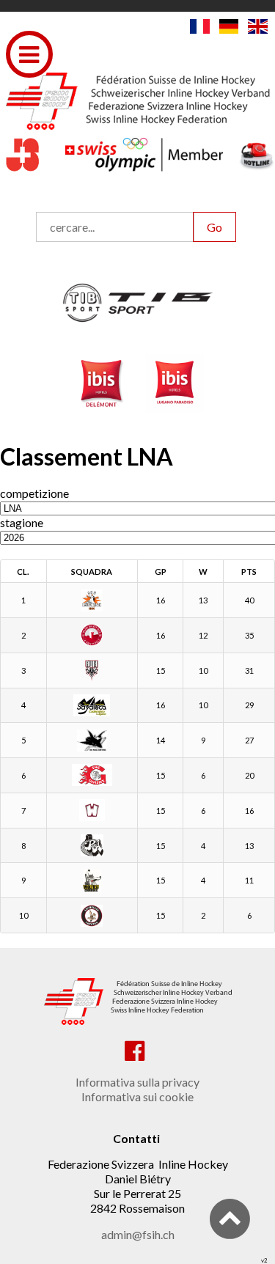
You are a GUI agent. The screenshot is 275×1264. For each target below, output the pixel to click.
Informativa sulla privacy (137, 1082)
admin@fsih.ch (138, 1234)
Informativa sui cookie (137, 1096)
